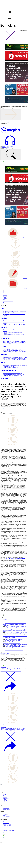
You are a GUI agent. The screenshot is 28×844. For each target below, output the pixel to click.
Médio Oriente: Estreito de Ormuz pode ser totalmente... (14, 341)
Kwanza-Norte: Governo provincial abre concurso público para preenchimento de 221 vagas (14, 642)
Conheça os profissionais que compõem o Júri (12, 375)
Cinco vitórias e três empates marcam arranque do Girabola (15, 357)
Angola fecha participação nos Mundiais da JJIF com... (14, 358)
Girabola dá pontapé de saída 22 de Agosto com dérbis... (14, 359)
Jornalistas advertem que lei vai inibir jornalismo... (13, 312)
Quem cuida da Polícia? (5, 653)
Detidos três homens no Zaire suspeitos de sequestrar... (14, 324)
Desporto (4, 354)
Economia (4, 327)
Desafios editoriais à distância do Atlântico (12, 349)
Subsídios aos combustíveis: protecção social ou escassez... (15, 365)
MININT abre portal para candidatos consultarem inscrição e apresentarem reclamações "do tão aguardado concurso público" (14, 624)
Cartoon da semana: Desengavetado (10, 367)
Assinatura (4, 378)
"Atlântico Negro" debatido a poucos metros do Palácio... (15, 351)
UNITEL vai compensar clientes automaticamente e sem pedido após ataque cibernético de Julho (15, 633)
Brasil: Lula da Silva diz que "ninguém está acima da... (14, 343)
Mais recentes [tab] (6, 620)
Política (3, 309)
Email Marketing (4, 841)
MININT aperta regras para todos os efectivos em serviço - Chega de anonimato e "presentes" (14, 627)
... (3, 302)
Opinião (3, 362)
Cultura (3, 346)
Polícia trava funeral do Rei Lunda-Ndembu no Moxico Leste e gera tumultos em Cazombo (14, 640)
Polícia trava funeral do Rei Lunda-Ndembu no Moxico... (15, 320)
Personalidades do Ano (8, 370)
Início (4, 291)
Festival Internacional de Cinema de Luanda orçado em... (15, 350)
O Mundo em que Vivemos (8, 366)
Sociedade (4, 318)
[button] (14, 237)
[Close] (10, 40)
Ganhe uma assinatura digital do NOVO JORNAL (13, 374)
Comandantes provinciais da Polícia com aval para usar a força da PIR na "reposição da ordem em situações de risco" (14, 630)
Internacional (5, 338)
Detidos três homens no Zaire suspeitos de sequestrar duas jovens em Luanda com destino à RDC (15, 645)
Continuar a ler (4, 447)
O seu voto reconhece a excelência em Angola (12, 373)
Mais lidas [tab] (5, 619)
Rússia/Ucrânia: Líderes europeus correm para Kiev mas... (15, 342)
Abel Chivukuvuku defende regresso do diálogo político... (15, 311)
